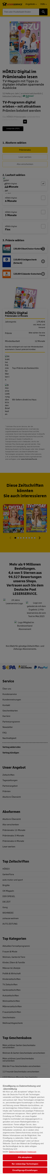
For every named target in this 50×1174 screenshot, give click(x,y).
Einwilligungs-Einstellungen (25, 1170)
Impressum (31, 1152)
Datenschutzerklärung (18, 1152)
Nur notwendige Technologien (25, 1164)
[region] (25, 1126)
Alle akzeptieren (25, 1157)
